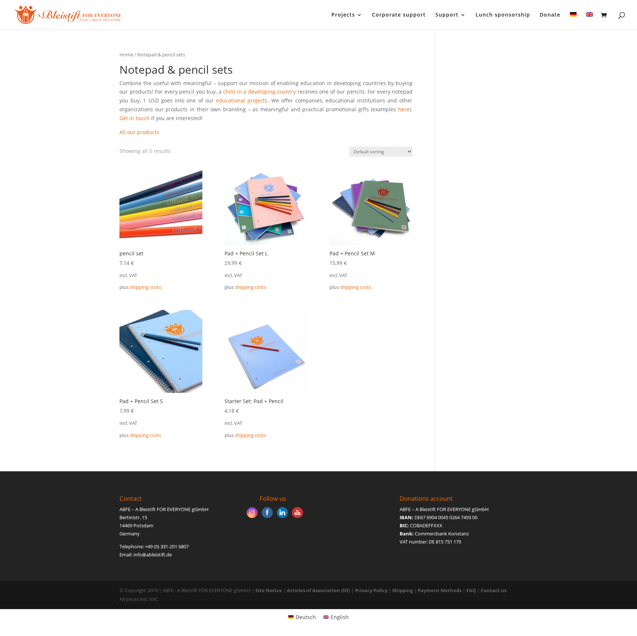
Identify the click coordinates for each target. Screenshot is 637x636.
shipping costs (145, 287)
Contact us (494, 590)
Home (126, 54)
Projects (343, 15)
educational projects (241, 100)
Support (447, 15)
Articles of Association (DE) (318, 590)
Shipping (402, 590)
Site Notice (268, 590)
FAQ (471, 590)
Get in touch (134, 118)
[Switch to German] (573, 20)
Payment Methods (440, 590)
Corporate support (399, 15)
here (404, 109)
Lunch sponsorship (503, 15)
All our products (139, 132)
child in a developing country (259, 91)
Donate (550, 15)
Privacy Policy (371, 590)
